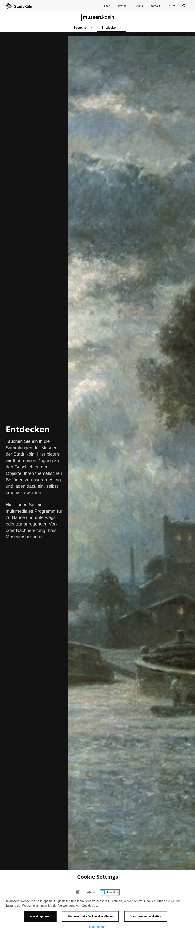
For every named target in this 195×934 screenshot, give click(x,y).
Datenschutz (97, 926)
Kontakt (155, 6)
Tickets (138, 6)
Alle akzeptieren (40, 916)
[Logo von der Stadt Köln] (19, 5)
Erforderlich (89, 892)
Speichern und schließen (145, 916)
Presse (122, 6)
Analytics (112, 892)
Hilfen (108, 7)
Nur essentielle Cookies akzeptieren (90, 916)
